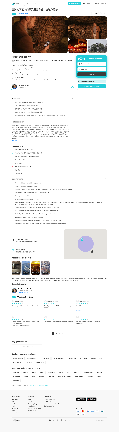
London (14, 404)
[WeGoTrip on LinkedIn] (69, 420)
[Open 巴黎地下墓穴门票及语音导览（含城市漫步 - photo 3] (78, 46)
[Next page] (69, 333)
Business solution (49, 406)
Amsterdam (15, 408)
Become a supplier (49, 399)
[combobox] (39, 4)
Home (13, 385)
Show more (14, 140)
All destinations (16, 413)
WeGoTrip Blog (32, 404)
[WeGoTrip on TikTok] (61, 420)
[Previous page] (50, 333)
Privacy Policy (32, 410)
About (30, 399)
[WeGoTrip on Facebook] (53, 420)
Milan (13, 410)
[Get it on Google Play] (91, 399)
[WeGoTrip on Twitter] (65, 420)
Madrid (14, 406)
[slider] (11, 89)
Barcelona (15, 399)
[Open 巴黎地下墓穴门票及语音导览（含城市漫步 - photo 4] (97, 46)
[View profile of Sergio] (14, 290)
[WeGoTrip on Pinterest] (57, 420)
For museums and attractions (52, 404)
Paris (25, 385)
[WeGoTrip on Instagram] (49, 420)
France (19, 385)
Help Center (31, 406)
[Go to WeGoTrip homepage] (17, 3)
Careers (30, 401)
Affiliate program (49, 401)
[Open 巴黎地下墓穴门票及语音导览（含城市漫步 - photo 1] (40, 34)
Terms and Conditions (34, 408)
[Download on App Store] (81, 399)
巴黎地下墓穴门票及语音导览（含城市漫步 (39, 385)
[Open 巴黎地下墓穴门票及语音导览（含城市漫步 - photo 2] (87, 27)
